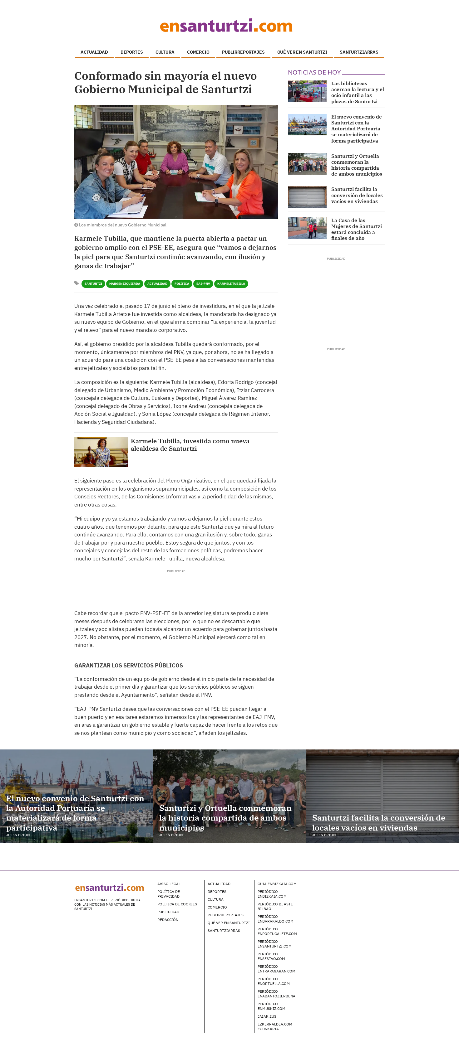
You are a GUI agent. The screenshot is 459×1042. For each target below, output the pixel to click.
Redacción (167, 919)
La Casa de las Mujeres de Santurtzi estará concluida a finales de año (356, 229)
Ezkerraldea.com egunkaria (275, 1026)
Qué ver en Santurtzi (229, 922)
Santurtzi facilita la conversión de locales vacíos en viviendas (357, 195)
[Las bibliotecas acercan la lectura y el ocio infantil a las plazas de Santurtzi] (307, 91)
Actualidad (157, 284)
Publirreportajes (226, 915)
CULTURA (165, 52)
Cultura (216, 899)
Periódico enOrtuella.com (274, 981)
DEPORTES (132, 52)
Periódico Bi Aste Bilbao (275, 906)
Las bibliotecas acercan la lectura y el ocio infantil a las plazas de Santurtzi (357, 92)
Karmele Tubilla (231, 284)
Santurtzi (93, 284)
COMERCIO (198, 52)
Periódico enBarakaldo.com (276, 918)
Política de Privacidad (168, 894)
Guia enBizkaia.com (277, 883)
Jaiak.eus (267, 1016)
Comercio (217, 907)
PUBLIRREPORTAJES (243, 52)
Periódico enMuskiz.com (271, 1006)
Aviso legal (168, 883)
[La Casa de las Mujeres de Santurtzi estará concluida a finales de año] (307, 228)
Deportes (217, 891)
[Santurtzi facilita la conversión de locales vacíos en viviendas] (307, 197)
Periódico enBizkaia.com (272, 894)
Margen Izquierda (124, 284)
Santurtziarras (224, 930)
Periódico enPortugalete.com (277, 931)
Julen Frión (18, 834)
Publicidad (168, 911)
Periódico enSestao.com (271, 956)
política (182, 284)
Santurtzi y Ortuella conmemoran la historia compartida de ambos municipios (356, 165)
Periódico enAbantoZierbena (276, 993)
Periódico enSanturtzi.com (275, 943)
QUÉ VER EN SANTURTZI (302, 52)
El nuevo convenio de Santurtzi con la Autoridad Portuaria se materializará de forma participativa (356, 129)
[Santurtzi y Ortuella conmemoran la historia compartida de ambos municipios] (307, 164)
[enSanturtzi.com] (229, 25)
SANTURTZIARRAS (359, 52)
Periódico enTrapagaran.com (276, 968)
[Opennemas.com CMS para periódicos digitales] (345, 890)
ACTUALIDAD (94, 52)
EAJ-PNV (203, 284)
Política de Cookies (177, 904)
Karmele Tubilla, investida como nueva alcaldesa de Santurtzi (190, 444)
